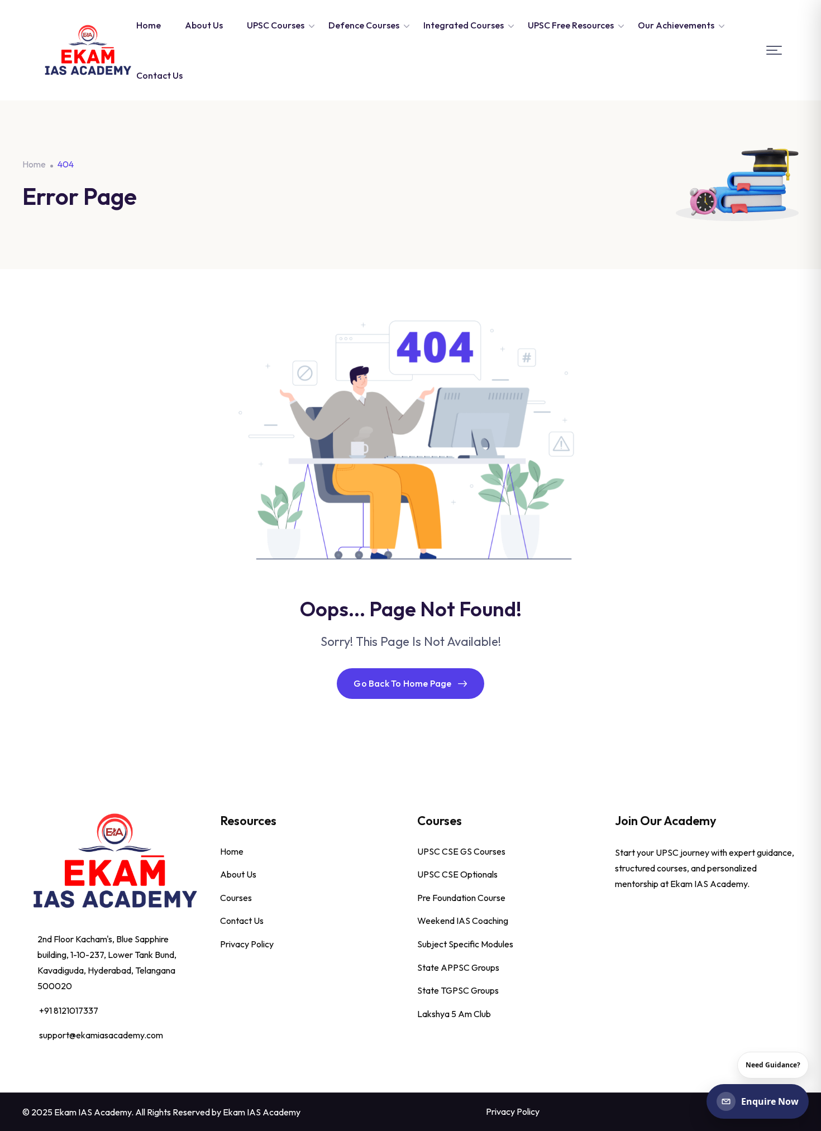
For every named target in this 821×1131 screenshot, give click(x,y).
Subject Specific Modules (465, 944)
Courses (236, 897)
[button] (774, 50)
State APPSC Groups (458, 967)
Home (148, 25)
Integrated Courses (463, 25)
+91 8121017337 (68, 1010)
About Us (204, 25)
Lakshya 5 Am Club (454, 1013)
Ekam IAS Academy (261, 1112)
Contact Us (159, 75)
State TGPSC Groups (458, 990)
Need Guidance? (773, 1065)
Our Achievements (676, 25)
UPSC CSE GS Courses (461, 851)
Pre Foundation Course (461, 897)
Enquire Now (770, 1101)
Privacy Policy (247, 944)
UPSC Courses (275, 25)
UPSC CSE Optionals (457, 874)
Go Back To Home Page (402, 683)
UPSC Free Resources (571, 25)
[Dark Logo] (87, 50)
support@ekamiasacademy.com (101, 1035)
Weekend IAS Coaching (462, 920)
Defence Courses (363, 25)
